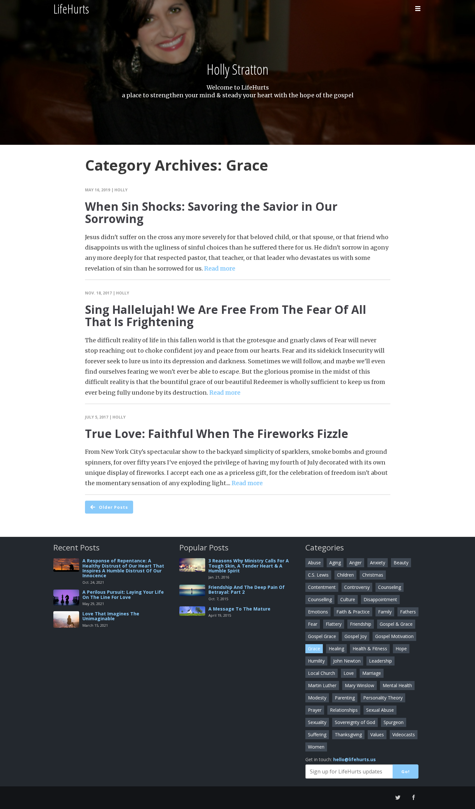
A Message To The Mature (239, 609)
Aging (335, 562)
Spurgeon (394, 722)
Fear (312, 624)
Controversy (357, 587)
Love (348, 673)
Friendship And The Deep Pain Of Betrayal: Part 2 (246, 589)
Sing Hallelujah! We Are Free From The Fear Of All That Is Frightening (225, 316)
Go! (405, 771)
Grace (314, 648)
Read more (219, 268)
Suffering (317, 734)
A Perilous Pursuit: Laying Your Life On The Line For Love (123, 594)
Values (377, 734)
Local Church (321, 673)
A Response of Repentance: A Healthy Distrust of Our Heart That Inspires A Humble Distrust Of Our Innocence (123, 568)
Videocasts (403, 734)
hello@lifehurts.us (354, 759)
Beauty (401, 562)
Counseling (389, 587)
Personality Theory (383, 698)
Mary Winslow (359, 685)
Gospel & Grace (396, 624)
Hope (401, 648)
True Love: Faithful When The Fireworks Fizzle (216, 433)
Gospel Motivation (394, 636)
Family (385, 612)
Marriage (371, 673)
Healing (336, 648)
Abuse (314, 562)
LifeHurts (71, 8)
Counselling (320, 599)
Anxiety (377, 562)
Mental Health (397, 685)
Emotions (318, 612)
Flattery (334, 624)
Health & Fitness (370, 648)
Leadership (380, 661)
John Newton (347, 661)
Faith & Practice (353, 612)
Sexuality (317, 722)
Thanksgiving (348, 734)
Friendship (360, 624)
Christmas (372, 575)
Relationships (344, 710)
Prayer (315, 710)
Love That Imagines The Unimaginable (110, 616)
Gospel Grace (322, 636)
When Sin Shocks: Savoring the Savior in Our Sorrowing (211, 213)
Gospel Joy (355, 636)
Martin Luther (322, 685)
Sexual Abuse (380, 710)
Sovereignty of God (355, 722)
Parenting (345, 698)
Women (316, 747)
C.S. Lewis (318, 575)
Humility (316, 661)
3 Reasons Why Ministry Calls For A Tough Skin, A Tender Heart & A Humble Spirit (248, 566)
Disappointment (380, 599)
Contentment (322, 587)
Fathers (408, 612)
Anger (355, 562)
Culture (347, 599)
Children (345, 575)
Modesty (317, 698)
